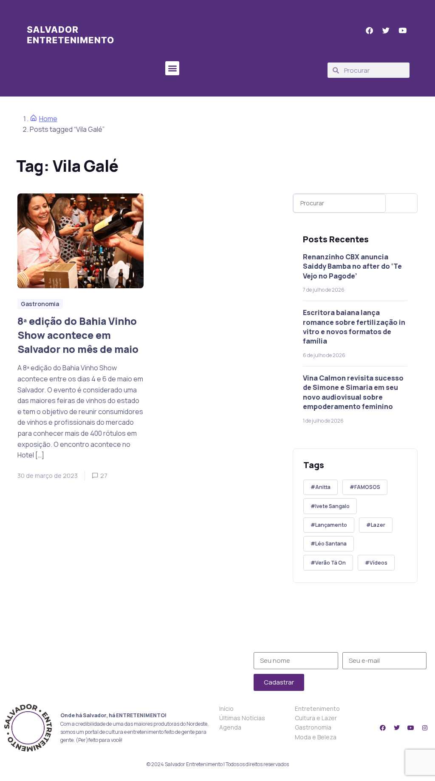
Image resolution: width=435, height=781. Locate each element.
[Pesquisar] (403, 203)
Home (48, 118)
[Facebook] (383, 728)
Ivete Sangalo (332, 506)
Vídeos (378, 562)
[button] (172, 68)
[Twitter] (397, 728)
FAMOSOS (367, 487)
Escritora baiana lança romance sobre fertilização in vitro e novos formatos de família (354, 327)
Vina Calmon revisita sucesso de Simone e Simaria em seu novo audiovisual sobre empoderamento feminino (353, 392)
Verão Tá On (330, 562)
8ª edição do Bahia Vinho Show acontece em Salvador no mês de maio (77, 334)
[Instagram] (425, 728)
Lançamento (331, 524)
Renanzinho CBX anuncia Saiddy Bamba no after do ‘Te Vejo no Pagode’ (352, 266)
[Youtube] (411, 728)
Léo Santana (331, 543)
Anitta (322, 487)
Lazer (378, 524)
